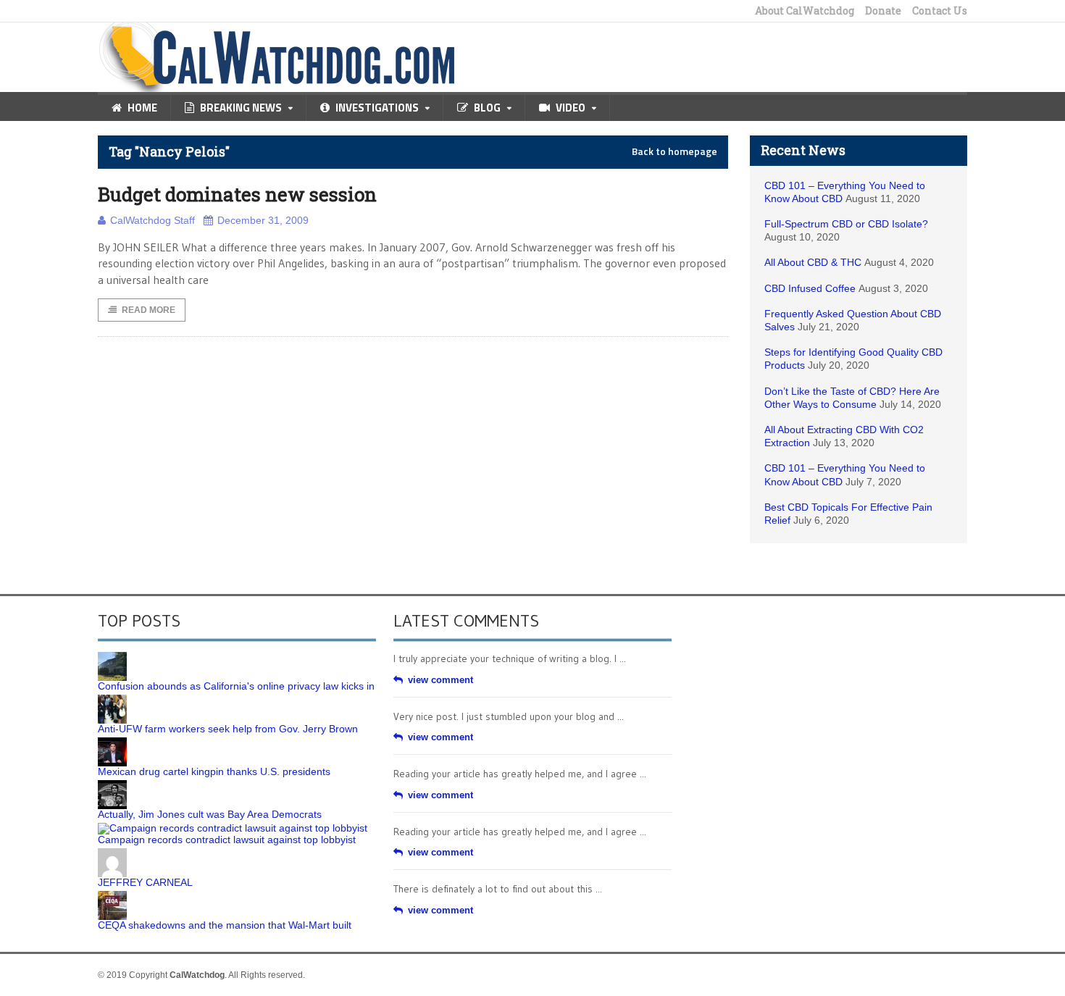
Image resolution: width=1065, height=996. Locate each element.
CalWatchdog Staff (152, 220)
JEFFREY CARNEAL (145, 882)
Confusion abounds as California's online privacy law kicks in (236, 686)
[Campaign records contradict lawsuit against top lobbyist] (232, 828)
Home (142, 107)
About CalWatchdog (804, 11)
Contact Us (939, 11)
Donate (883, 11)
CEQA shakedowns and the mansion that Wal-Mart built (224, 925)
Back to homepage (674, 151)
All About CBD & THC (812, 262)
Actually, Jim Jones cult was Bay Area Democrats (210, 814)
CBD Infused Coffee (810, 288)
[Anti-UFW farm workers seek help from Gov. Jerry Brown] (112, 700)
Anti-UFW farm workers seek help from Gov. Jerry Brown (228, 729)
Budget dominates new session (237, 194)
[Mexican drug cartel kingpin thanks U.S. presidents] (112, 742)
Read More (148, 310)
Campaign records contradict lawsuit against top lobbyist (227, 839)
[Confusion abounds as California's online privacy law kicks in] (112, 657)
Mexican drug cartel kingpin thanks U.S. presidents (214, 771)
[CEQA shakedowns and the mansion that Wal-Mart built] (112, 896)
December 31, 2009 (263, 220)
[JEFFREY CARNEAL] (112, 853)
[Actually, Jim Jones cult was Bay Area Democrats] (112, 785)
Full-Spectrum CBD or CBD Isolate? (846, 224)
